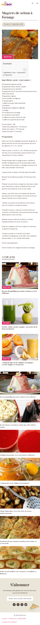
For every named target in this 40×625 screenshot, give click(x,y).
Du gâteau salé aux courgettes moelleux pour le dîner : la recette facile (18, 542)
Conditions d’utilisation (9, 622)
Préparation (8, 75)
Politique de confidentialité (17, 618)
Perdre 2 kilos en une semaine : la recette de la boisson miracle (19, 328)
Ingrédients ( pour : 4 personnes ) (15, 72)
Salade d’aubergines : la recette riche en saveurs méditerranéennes (16, 512)
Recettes (7, 57)
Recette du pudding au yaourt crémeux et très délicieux (19, 292)
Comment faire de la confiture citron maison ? (15, 483)
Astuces (6, 323)
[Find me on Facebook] (14, 604)
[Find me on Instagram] (21, 604)
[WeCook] (6, 3)
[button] (32, 3)
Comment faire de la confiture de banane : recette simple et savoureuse (18, 363)
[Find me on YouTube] (25, 604)
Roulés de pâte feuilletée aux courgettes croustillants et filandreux (18, 573)
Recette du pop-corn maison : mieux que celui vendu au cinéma (18, 426)
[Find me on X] (18, 604)
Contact (4, 618)
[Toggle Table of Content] (24, 69)
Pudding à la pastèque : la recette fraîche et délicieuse (17, 455)
